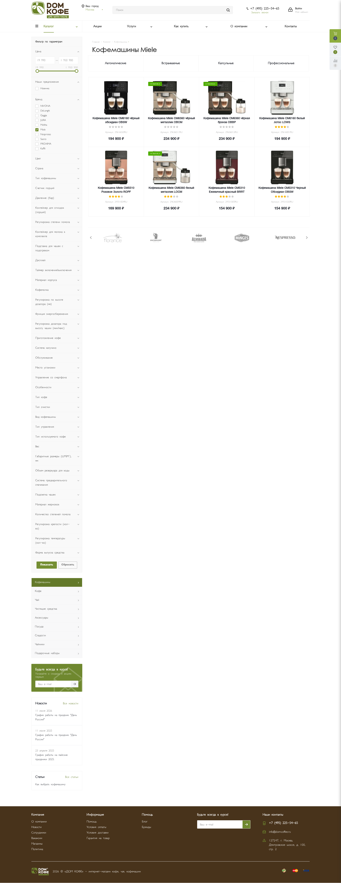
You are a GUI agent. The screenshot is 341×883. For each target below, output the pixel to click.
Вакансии (36, 838)
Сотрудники (38, 832)
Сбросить (67, 565)
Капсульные (226, 63)
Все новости (70, 703)
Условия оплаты (96, 827)
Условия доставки (98, 832)
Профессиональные (281, 63)
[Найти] (228, 10)
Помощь (92, 821)
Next (307, 237)
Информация (95, 814)
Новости (36, 827)
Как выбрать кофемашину (50, 784)
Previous (91, 237)
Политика (37, 849)
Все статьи (71, 777)
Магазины (36, 843)
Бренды (146, 827)
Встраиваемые (171, 63)
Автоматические (115, 63)
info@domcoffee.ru (280, 831)
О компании (39, 821)
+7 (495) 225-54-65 (264, 8)
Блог (144, 821)
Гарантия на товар (98, 838)
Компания (37, 814)
